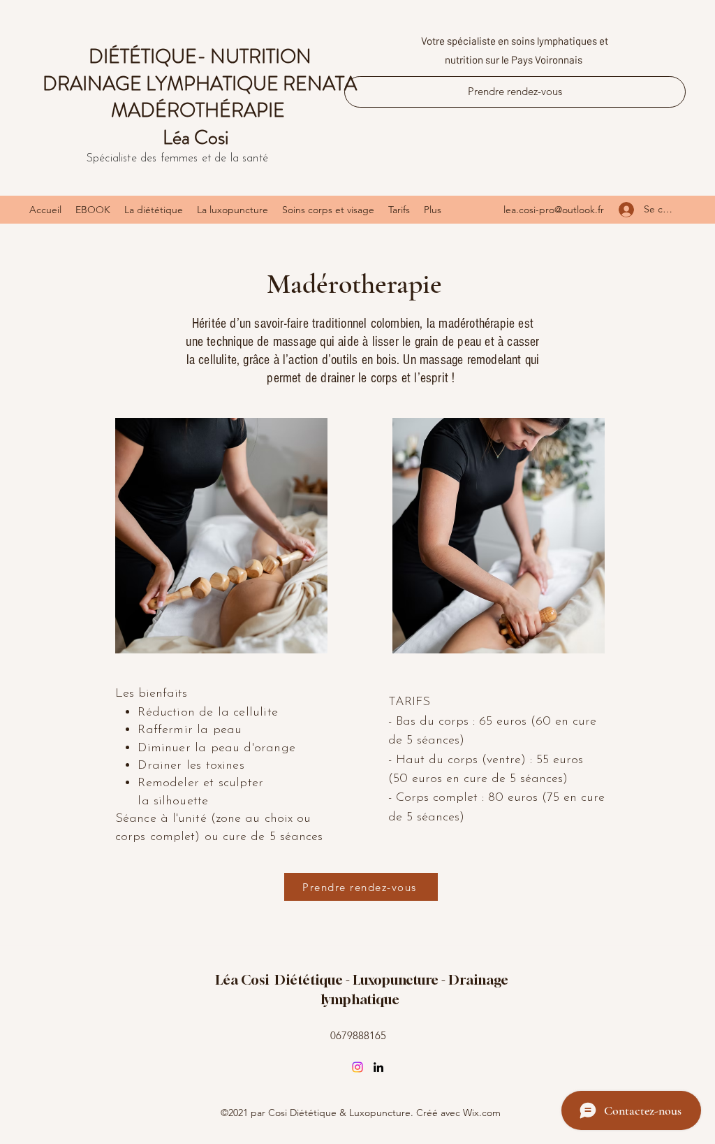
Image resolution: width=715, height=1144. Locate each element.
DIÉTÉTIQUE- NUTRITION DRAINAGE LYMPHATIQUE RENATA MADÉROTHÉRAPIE (200, 83)
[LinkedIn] (378, 1067)
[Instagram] (357, 1067)
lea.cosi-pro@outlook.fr (553, 209)
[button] (328, 209)
